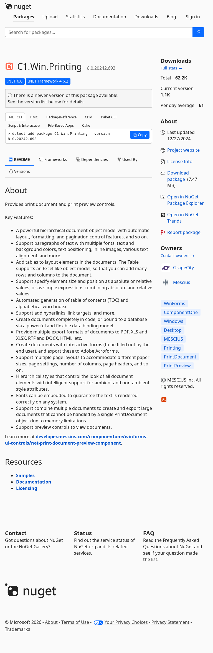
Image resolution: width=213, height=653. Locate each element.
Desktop (173, 330)
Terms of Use (75, 622)
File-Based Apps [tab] (61, 125)
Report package (184, 232)
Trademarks (17, 629)
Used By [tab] (129, 159)
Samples (25, 475)
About (51, 622)
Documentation (33, 482)
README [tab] (21, 159)
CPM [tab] (89, 116)
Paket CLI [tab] (108, 116)
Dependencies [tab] (94, 159)
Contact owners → (177, 255)
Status (83, 533)
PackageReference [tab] (61, 116)
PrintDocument (180, 357)
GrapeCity (183, 268)
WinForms (174, 303)
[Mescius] (166, 283)
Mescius (181, 282)
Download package (178, 176)
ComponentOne (181, 312)
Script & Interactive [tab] (24, 125)
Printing (172, 348)
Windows (173, 321)
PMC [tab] (34, 116)
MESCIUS (173, 339)
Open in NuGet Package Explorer (185, 200)
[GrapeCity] (166, 268)
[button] (139, 135)
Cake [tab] (86, 125)
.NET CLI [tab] (15, 116)
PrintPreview (177, 366)
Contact (16, 533)
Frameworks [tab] (55, 159)
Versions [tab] (21, 171)
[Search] (198, 32)
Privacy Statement (170, 622)
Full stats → (171, 68)
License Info (179, 161)
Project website (183, 150)
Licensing (26, 488)
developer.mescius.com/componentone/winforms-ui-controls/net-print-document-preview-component (76, 439)
